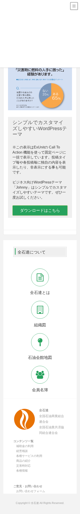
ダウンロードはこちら (40, 210)
